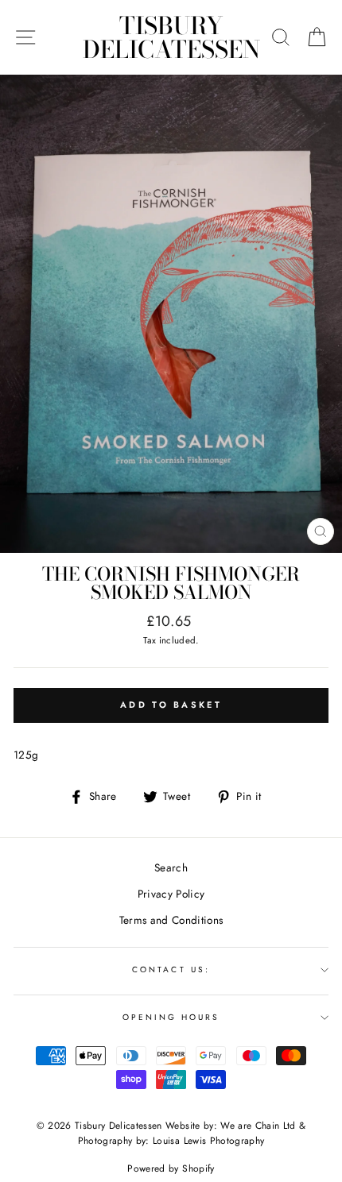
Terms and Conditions (171, 920)
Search (171, 867)
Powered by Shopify (170, 1168)
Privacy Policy (171, 894)
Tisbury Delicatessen (171, 37)
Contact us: (171, 969)
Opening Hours (171, 1017)
